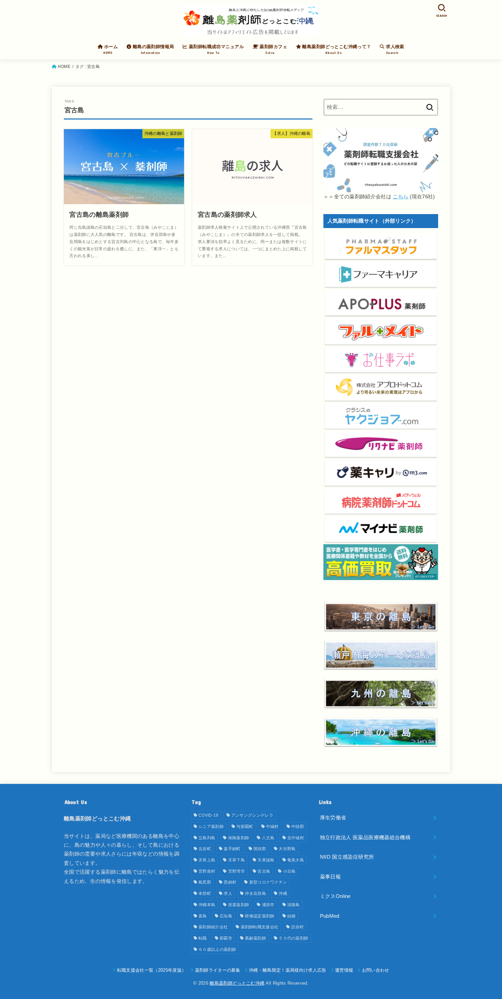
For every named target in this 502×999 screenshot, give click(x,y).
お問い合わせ (375, 970)
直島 (202, 916)
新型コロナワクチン (268, 882)
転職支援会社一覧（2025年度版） (151, 970)
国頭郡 (259, 848)
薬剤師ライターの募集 (217, 970)
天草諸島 (265, 860)
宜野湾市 (236, 871)
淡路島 (293, 904)
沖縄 (283, 893)
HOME (64, 67)
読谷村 (297, 927)
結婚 (291, 916)
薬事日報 (330, 877)
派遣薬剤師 (238, 904)
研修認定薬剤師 (259, 916)
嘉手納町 (232, 848)
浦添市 (268, 904)
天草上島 (206, 860)
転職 (202, 938)
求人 (228, 893)
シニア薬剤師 (211, 826)
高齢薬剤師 (255, 938)
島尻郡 (204, 882)
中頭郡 (297, 826)
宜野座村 (206, 871)
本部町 (204, 893)
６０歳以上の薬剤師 (217, 949)
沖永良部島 (255, 893)
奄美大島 (295, 860)
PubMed (329, 916)
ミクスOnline (335, 896)
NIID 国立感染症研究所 (347, 857)
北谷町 (204, 848)
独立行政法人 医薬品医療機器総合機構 (365, 837)
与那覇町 (244, 826)
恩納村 (230, 882)
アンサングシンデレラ (252, 815)
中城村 (272, 826)
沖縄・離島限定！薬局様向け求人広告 (287, 970)
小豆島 (289, 871)
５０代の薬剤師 (293, 938)
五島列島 (206, 837)
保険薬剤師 (238, 837)
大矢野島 (287, 848)
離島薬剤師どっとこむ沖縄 (237, 983)
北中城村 (295, 837)
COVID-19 (208, 815)
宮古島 (263, 871)
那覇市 (226, 938)
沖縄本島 (206, 904)
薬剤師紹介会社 (213, 927)
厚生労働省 (333, 817)
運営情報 (344, 970)
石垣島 (226, 916)
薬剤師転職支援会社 (260, 927)
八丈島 (268, 837)
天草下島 (236, 860)
